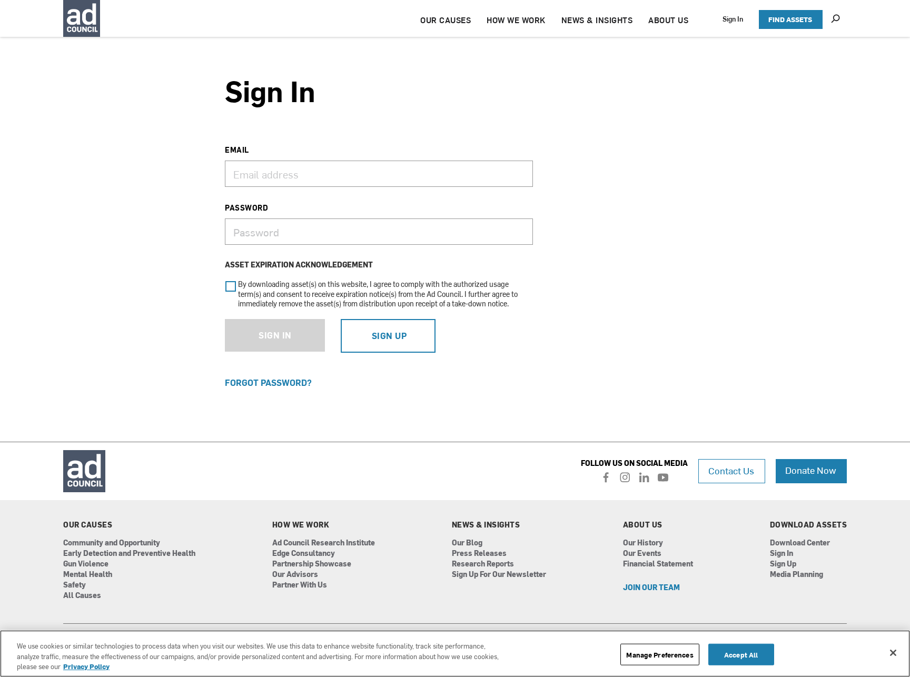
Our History (643, 543)
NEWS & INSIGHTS (597, 19)
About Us (642, 525)
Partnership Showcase (311, 564)
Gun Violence (85, 564)
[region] (455, 653)
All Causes (82, 596)
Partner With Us (299, 585)
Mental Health (87, 575)
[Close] (893, 652)
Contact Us (731, 470)
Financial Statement (658, 564)
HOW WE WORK (516, 19)
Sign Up (389, 335)
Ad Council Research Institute (323, 543)
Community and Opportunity (111, 543)
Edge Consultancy (303, 553)
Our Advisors (295, 575)
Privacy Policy (86, 666)
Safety (74, 585)
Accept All (741, 654)
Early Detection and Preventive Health (129, 553)
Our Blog (467, 543)
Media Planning (796, 575)
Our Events (642, 553)
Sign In (733, 18)
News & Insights (486, 525)
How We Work (301, 525)
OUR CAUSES (445, 19)
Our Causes (87, 525)
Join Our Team (651, 588)
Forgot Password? (268, 382)
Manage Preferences (659, 654)
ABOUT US (668, 19)
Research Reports (483, 564)
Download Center (800, 543)
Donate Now (810, 469)
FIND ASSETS (790, 19)
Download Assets (808, 525)
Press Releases (479, 553)
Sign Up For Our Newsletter (499, 575)
